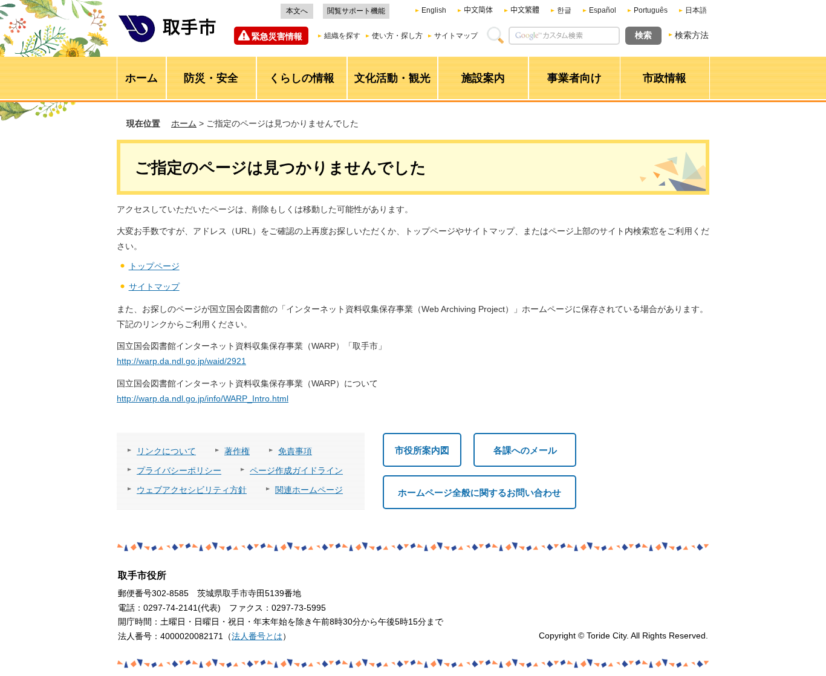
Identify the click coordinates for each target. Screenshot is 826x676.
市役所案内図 (422, 450)
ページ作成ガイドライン (296, 470)
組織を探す (342, 35)
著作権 (237, 451)
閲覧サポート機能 (356, 11)
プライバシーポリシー (179, 470)
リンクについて (166, 451)
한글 (564, 10)
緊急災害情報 (277, 36)
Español (602, 10)
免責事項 (295, 451)
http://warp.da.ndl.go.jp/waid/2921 (181, 361)
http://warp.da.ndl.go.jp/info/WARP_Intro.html (202, 398)
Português (651, 10)
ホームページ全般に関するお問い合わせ (479, 492)
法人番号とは (257, 636)
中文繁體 (524, 10)
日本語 (696, 10)
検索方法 (692, 35)
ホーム (184, 123)
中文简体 (478, 10)
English (433, 10)
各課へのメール (525, 450)
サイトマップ (456, 35)
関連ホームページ (309, 490)
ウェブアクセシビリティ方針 (192, 490)
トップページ (154, 266)
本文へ (297, 11)
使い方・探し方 (397, 35)
